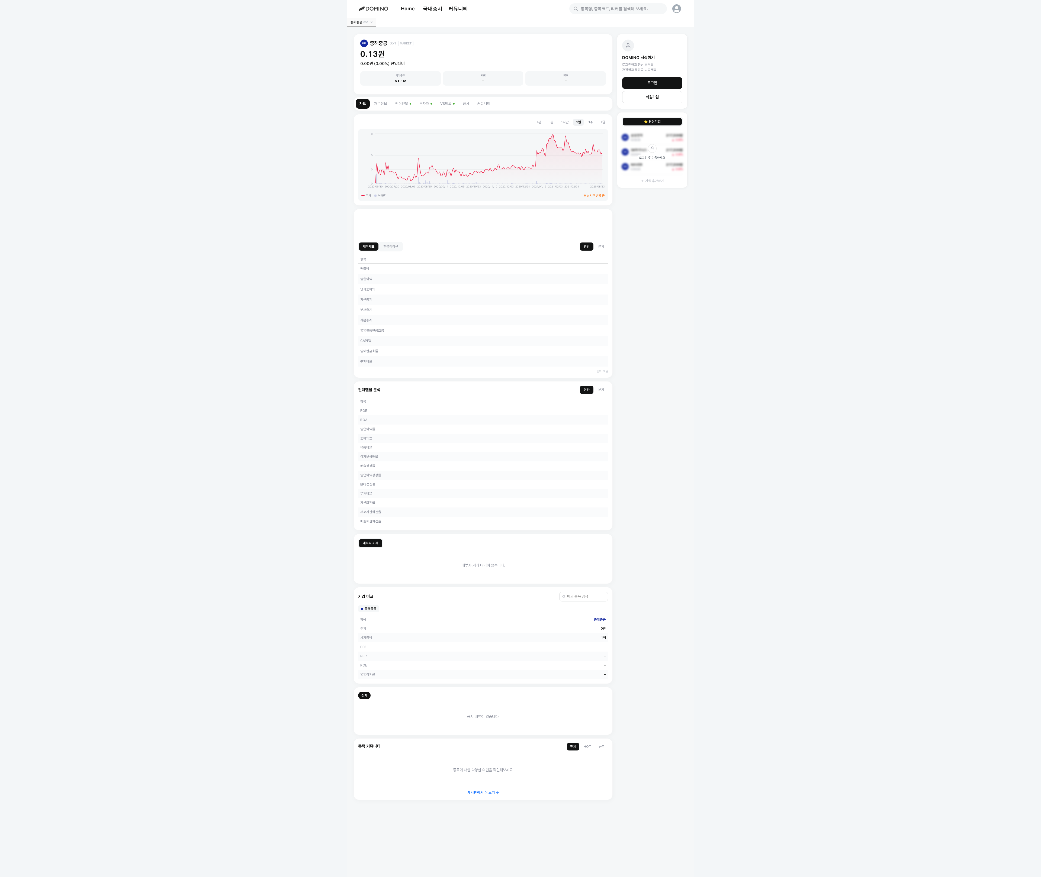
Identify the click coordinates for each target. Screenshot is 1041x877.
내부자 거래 (370, 543)
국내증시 (432, 8)
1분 (538, 122)
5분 (551, 122)
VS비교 (446, 103)
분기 (601, 246)
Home (408, 8)
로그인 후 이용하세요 (652, 158)
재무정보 (380, 103)
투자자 (424, 103)
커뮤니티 (458, 8)
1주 (590, 122)
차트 (362, 103)
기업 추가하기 (654, 181)
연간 (587, 246)
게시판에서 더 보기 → (483, 792)
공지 (602, 747)
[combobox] (621, 9)
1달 (602, 122)
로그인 (652, 82)
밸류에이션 (390, 246)
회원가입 (652, 97)
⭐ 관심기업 (652, 121)
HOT (587, 747)
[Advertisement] (483, 225)
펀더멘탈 (401, 103)
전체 (364, 695)
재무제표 (369, 246)
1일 (578, 122)
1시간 (565, 122)
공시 (466, 103)
